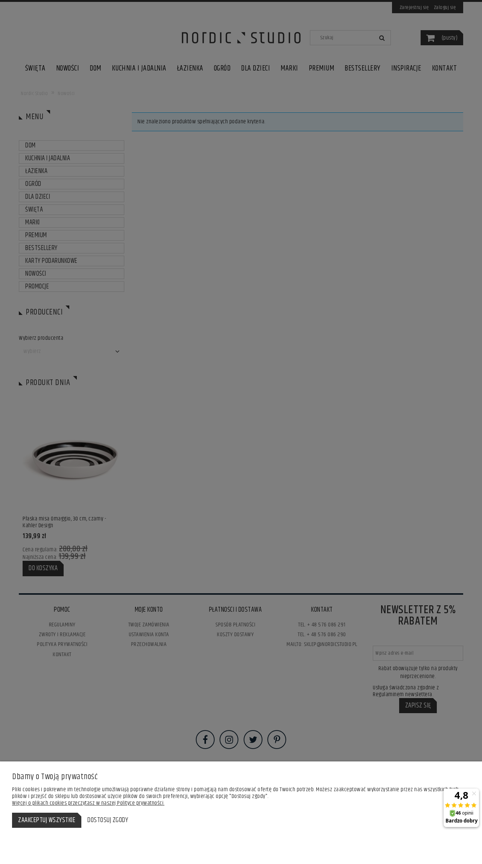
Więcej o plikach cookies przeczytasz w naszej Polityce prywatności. (88, 803)
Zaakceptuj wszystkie (46, 820)
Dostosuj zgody (107, 820)
